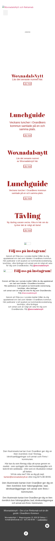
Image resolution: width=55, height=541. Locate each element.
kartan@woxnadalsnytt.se (16, 477)
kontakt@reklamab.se (13, 520)
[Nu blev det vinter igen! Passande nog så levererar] (14, 403)
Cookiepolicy (42, 520)
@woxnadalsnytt (41, 265)
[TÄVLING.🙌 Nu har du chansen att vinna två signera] (14, 323)
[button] (5, 12)
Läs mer (27, 83)
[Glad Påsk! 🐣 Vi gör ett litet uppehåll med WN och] (14, 387)
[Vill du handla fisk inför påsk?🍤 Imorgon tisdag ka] (14, 419)
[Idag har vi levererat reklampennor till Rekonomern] (14, 339)
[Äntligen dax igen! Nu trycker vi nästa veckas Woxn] (14, 355)
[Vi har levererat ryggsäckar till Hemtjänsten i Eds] (14, 371)
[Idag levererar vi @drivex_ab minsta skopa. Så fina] (14, 435)
